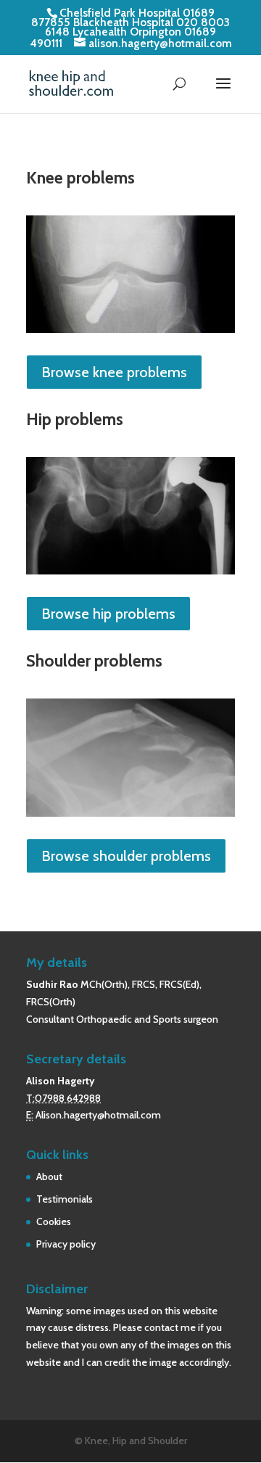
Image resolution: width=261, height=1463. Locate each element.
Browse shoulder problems (126, 856)
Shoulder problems (94, 661)
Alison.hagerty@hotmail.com (98, 1114)
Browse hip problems (108, 613)
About (49, 1176)
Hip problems (74, 419)
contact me (170, 1327)
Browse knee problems (114, 372)
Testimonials (64, 1199)
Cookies (53, 1221)
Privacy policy (66, 1243)
